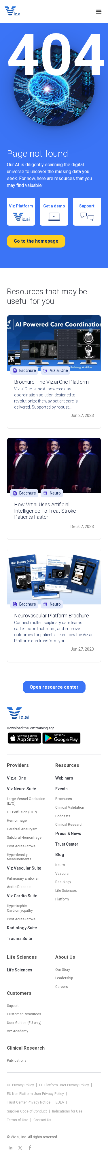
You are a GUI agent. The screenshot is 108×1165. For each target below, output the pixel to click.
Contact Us (42, 1120)
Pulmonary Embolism (24, 878)
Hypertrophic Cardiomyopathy (20, 908)
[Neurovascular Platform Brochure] (54, 576)
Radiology (63, 882)
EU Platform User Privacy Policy (64, 1085)
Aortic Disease (19, 887)
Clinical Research (69, 825)
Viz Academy (17, 1031)
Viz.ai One (16, 778)
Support (86, 206)
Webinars (64, 778)
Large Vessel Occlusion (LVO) (26, 801)
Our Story (62, 970)
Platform (62, 899)
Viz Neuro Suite (21, 788)
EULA (60, 1102)
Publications (16, 1061)
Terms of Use (18, 1120)
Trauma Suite (19, 938)
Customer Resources (24, 1014)
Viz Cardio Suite (22, 896)
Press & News (68, 833)
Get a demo (54, 206)
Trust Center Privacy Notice (29, 1102)
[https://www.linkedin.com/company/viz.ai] (10, 1147)
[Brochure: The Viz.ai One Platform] (54, 343)
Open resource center (54, 687)
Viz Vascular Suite (24, 868)
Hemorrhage (17, 821)
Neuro (60, 865)
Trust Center (66, 844)
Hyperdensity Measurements (19, 857)
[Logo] (19, 11)
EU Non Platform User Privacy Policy (36, 1094)
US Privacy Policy (21, 1085)
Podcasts (63, 816)
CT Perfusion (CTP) (22, 812)
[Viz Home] (18, 713)
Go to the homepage (36, 241)
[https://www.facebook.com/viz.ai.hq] (29, 1147)
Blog (59, 854)
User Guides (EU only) (24, 1023)
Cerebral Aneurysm (22, 829)
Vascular (62, 874)
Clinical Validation (69, 808)
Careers (61, 987)
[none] (98, 11)
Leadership (64, 978)
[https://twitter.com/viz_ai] (20, 1147)
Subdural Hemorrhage (24, 838)
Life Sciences (19, 970)
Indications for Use (67, 1111)
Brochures (63, 799)
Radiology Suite (22, 928)
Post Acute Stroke (21, 846)
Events (61, 788)
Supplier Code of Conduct (27, 1111)
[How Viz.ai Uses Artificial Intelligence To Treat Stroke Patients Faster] (54, 465)
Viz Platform (21, 206)
